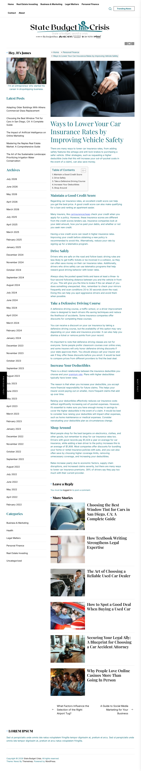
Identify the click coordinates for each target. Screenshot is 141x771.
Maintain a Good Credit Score (68, 174)
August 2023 (13, 375)
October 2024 (13, 270)
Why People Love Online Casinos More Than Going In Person (108, 675)
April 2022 (11, 497)
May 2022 (11, 489)
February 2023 (14, 421)
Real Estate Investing (27, 4)
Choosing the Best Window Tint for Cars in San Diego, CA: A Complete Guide (108, 511)
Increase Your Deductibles (66, 184)
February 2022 (14, 504)
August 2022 (13, 466)
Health (9, 530)
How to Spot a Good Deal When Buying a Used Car (109, 606)
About (22, 13)
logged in (67, 490)
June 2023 (12, 391)
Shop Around (60, 188)
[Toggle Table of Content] (82, 170)
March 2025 (12, 232)
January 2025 (13, 247)
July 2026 (11, 179)
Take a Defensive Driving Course (69, 181)
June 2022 (12, 481)
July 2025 (11, 217)
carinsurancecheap (80, 214)
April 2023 (11, 406)
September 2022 (15, 459)
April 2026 (11, 201)
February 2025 (14, 239)
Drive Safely (60, 178)
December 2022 (14, 436)
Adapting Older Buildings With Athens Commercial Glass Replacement (25, 109)
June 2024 (12, 300)
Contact (12, 13)
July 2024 (11, 292)
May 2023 (11, 398)
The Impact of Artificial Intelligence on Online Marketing (26, 134)
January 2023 (13, 428)
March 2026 (12, 209)
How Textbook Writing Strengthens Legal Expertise (107, 542)
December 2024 (14, 254)
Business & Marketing (51, 4)
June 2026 (12, 186)
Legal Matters (72, 4)
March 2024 (12, 323)
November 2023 (15, 353)
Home (11, 4)
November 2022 (15, 444)
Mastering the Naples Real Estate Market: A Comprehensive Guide (23, 145)
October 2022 (13, 451)
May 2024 (11, 307)
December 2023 (14, 345)
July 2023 (11, 383)
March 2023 (12, 413)
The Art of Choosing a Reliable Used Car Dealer (108, 573)
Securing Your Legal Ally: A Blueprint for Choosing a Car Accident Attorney (109, 642)
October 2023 (13, 360)
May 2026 (11, 194)
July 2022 (11, 474)
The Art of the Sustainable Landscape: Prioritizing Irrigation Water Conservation (26, 157)
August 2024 (13, 285)
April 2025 (11, 224)
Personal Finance (90, 4)
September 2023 (15, 368)
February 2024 (14, 330)
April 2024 (11, 315)
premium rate (75, 374)
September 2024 (15, 277)
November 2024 (15, 262)
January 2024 (13, 338)
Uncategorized (14, 560)
